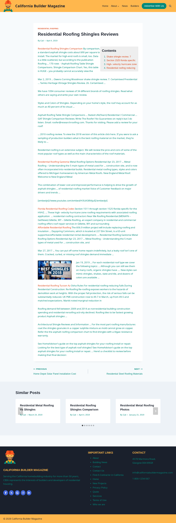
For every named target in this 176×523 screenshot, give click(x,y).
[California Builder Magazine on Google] (17, 492)
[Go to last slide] (20, 411)
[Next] (155, 411)
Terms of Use (99, 500)
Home (105, 6)
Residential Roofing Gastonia (53, 161)
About (96, 458)
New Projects (99, 483)
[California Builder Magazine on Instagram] (23, 492)
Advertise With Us (154, 6)
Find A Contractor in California (108, 475)
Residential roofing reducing (121, 68)
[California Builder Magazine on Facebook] (5, 492)
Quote (96, 492)
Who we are (99, 504)
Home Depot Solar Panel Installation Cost (54, 371)
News (125, 6)
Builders (135, 6)
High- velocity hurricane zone (122, 64)
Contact (97, 466)
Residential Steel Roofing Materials (125, 371)
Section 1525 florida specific (121, 60)
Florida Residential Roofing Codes (56, 208)
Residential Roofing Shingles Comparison (60, 48)
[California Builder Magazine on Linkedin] (29, 492)
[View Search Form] (170, 5)
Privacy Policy (100, 487)
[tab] (82, 425)
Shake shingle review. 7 (119, 56)
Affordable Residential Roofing (54, 227)
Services (97, 496)
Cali (42, 41)
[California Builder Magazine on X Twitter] (11, 492)
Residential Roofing (48, 29)
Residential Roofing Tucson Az (54, 285)
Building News (100, 462)
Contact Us (98, 470)
